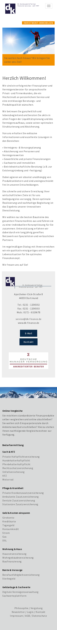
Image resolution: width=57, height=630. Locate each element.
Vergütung (37, 608)
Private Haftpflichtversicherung (21, 456)
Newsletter (18, 611)
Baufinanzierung (12, 561)
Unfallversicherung (13, 471)
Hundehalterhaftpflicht (16, 460)
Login (30, 611)
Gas (4, 536)
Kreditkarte (9, 521)
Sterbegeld (8, 578)
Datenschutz (39, 615)
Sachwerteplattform (14, 595)
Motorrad (7, 479)
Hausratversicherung (14, 553)
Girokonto (8, 517)
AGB (27, 615)
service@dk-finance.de (28, 319)
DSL (4, 540)
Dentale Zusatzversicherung (18, 500)
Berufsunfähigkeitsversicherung (21, 574)
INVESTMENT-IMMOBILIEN (38, 22)
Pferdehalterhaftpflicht (16, 464)
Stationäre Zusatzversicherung (20, 504)
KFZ (4, 475)
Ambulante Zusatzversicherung (20, 496)
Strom (6, 532)
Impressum (16, 615)
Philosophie (21, 608)
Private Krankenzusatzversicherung (23, 492)
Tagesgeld (8, 525)
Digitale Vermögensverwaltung (20, 591)
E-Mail (28, 333)
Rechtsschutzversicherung (17, 468)
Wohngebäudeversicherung (18, 557)
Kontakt (29, 341)
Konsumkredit (10, 529)
